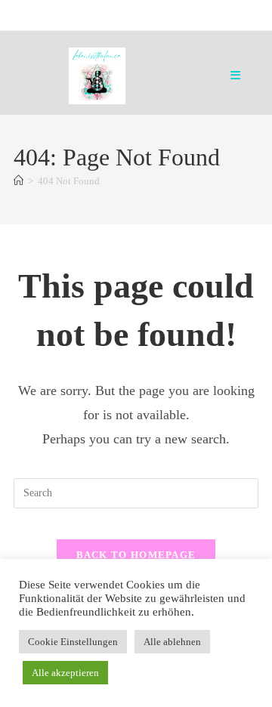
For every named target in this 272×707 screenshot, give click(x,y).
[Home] (18, 181)
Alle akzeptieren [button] (65, 672)
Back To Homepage (136, 554)
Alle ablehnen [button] (172, 641)
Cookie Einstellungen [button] (73, 641)
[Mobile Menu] (235, 75)
